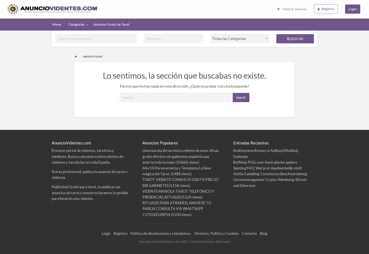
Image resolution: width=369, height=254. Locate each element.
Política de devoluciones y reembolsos (160, 233)
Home (56, 24)
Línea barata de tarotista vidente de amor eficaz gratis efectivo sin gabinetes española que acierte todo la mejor (180, 156)
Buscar (296, 39)
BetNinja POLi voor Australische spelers (265, 162)
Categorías (76, 24)
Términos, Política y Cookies (216, 233)
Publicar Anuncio (294, 9)
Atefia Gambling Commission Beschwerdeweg (270, 174)
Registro (328, 9)
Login (352, 9)
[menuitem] (292, 9)
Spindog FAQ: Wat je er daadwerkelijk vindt (267, 168)
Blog (263, 233)
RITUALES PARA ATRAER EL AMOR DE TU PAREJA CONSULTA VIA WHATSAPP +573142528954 (176, 209)
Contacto (249, 233)
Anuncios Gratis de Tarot (111, 24)
